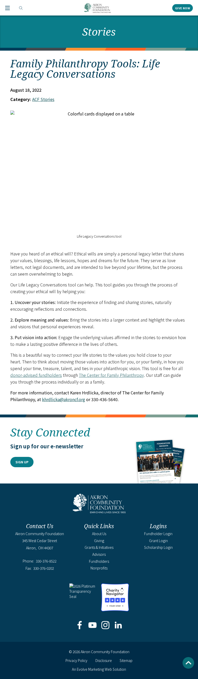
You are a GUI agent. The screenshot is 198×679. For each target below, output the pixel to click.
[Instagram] (106, 625)
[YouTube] (92, 625)
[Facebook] (79, 625)
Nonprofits (99, 568)
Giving (99, 540)
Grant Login (158, 540)
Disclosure (103, 660)
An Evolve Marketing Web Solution (99, 669)
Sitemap (126, 660)
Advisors (99, 554)
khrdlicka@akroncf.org (63, 399)
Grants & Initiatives (99, 547)
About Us (99, 534)
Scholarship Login (158, 547)
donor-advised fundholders (36, 375)
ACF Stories (43, 99)
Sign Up (21, 462)
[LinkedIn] (118, 625)
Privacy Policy (76, 660)
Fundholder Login (158, 534)
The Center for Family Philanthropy (111, 375)
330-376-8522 (46, 561)
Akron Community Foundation (97, 8)
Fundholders (99, 561)
